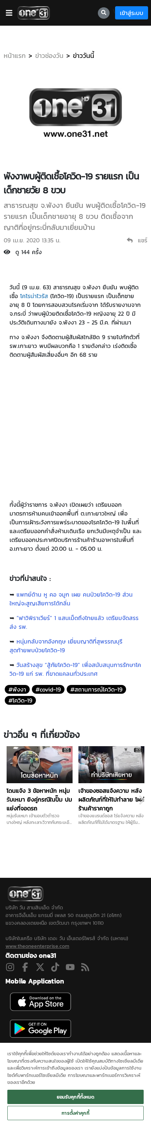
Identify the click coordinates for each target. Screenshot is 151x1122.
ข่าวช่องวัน (49, 55)
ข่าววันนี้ (83, 55)
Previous (9, 800)
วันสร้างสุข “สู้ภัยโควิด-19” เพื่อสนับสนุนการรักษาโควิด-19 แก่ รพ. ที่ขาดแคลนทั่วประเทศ (75, 669)
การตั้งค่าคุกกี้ (75, 1113)
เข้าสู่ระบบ (131, 12)
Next (141, 800)
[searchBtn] (104, 13)
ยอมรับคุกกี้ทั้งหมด (76, 1096)
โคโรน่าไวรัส (34, 296)
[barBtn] (9, 13)
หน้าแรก (15, 55)
